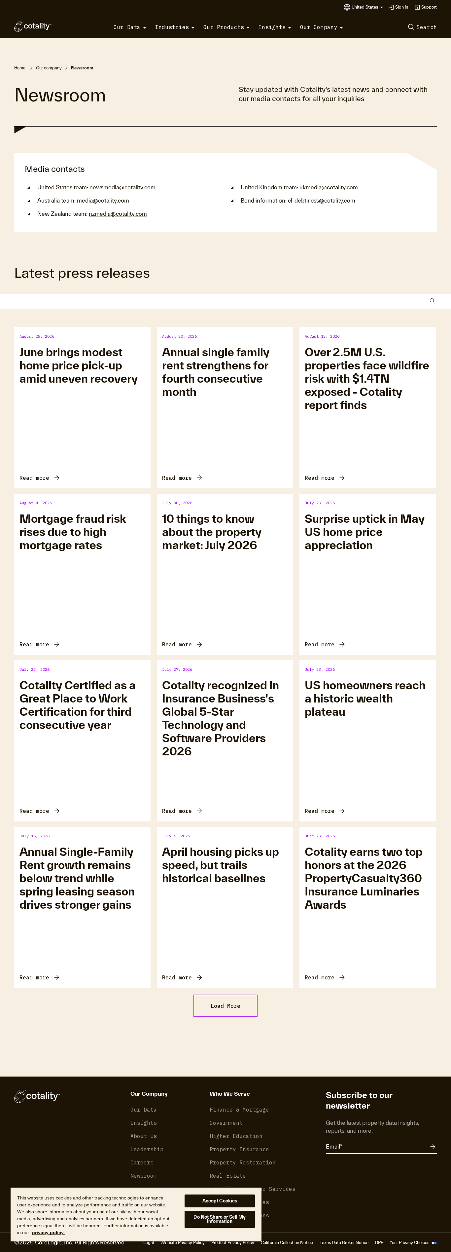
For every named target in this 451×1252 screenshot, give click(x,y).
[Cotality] (33, 26)
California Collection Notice (287, 1242)
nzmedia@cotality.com (118, 213)
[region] (136, 1214)
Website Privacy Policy (182, 1242)
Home (19, 67)
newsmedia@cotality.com (122, 187)
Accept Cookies (219, 1200)
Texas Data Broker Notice (344, 1242)
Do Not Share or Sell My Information (219, 1219)
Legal (148, 1242)
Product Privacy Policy (232, 1242)
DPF (379, 1242)
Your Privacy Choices (410, 1242)
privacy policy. (48, 1232)
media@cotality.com (103, 200)
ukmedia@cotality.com (328, 187)
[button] (367, 7)
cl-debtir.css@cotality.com (321, 200)
